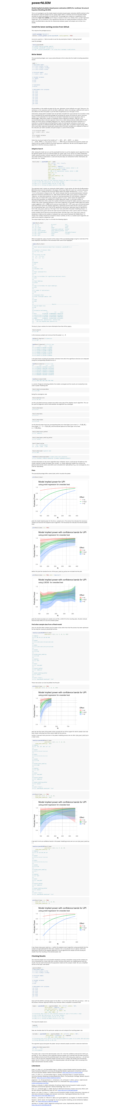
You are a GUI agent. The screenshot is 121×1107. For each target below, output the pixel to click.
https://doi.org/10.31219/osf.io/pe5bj (72, 1072)
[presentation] (39, 19)
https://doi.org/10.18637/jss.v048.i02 (48, 1101)
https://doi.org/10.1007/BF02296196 (41, 1105)
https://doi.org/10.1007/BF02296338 (67, 1090)
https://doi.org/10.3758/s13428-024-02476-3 (49, 1078)
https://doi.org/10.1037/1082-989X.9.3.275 (43, 1095)
